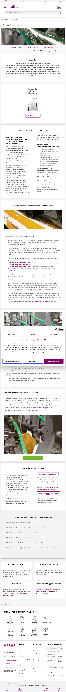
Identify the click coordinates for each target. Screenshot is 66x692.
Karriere (21, 676)
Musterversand (37, 666)
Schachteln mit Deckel (25, 660)
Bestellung (37, 644)
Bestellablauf (36, 648)
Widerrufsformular (24, 683)
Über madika (22, 648)
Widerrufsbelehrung (14, 683)
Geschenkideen (23, 657)
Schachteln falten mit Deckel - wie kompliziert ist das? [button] (21, 533)
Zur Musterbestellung (33, 458)
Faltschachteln (33, 115)
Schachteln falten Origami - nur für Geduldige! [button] (19, 538)
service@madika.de (11, 660)
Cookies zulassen (53, 361)
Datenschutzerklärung (40, 353)
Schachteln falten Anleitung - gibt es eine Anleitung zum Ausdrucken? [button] (25, 527)
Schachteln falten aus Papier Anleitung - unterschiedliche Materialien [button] (25, 543)
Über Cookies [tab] (54, 334)
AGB (8, 683)
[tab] (33, 522)
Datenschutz (50, 683)
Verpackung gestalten (39, 675)
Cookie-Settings (42, 683)
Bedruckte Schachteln (25, 666)
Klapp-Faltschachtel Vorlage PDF (48, 494)
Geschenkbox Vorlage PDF (48, 474)
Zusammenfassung (17, 47)
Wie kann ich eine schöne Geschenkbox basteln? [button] (19, 522)
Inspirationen (36, 672)
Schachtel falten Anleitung (42, 51)
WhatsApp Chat (10, 663)
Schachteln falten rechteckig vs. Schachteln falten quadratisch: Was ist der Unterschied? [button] (30, 548)
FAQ (56, 51)
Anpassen (32, 361)
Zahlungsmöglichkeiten (55, 660)
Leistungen (22, 654)
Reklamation (36, 663)
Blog (20, 651)
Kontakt (21, 673)
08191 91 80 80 (11, 653)
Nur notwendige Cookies (12, 361)
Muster (27, 51)
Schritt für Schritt (49, 47)
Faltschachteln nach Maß (25, 663)
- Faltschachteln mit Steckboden (18, 264)
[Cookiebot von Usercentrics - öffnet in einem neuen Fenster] (56, 329)
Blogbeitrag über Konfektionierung (39, 301)
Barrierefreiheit (33, 683)
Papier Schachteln (14, 51)
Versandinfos (36, 657)
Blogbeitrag (42, 408)
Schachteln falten (33, 47)
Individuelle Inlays (38, 654)
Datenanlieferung (37, 651)
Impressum (21, 353)
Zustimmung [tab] (11, 334)
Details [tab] (33, 334)
